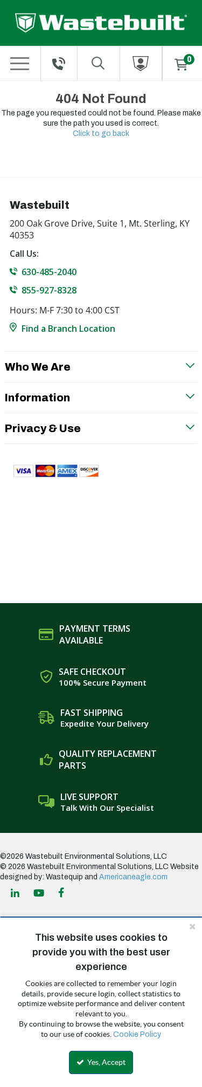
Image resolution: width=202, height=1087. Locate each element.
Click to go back (101, 133)
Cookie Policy (137, 1034)
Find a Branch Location (68, 328)
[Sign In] (141, 63)
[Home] (101, 23)
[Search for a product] (99, 63)
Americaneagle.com (133, 877)
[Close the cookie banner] (192, 926)
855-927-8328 (49, 290)
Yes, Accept (106, 1062)
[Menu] (19, 63)
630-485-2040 (49, 272)
